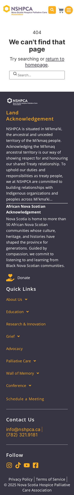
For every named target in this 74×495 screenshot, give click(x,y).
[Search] (52, 10)
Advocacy (14, 348)
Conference (16, 385)
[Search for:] (37, 75)
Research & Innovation (26, 324)
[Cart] (61, 10)
